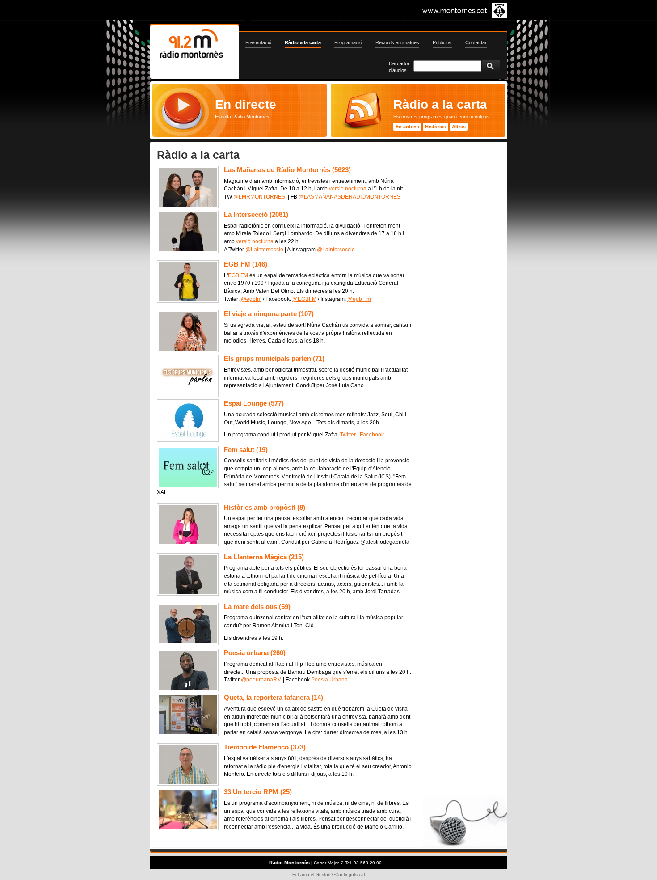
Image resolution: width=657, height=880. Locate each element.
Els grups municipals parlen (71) (274, 358)
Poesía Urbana (329, 680)
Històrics (435, 126)
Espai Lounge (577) (254, 403)
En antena (407, 126)
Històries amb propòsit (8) (264, 507)
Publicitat (442, 42)
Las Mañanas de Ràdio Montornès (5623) (287, 169)
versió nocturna (347, 189)
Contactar (476, 42)
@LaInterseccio (264, 249)
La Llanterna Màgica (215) (264, 557)
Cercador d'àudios (399, 67)
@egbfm (251, 299)
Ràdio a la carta (303, 42)
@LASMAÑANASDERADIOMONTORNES (349, 197)
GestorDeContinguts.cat (340, 874)
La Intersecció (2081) (256, 214)
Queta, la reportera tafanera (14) (273, 697)
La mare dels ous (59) (257, 606)
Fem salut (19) (246, 449)
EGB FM (238, 275)
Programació (348, 42)
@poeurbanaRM (261, 680)
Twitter (348, 435)
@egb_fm (359, 299)
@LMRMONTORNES (259, 197)
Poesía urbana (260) (255, 652)
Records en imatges (397, 42)
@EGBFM (304, 299)
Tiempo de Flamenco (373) (265, 747)
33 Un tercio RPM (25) (258, 791)
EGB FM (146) (245, 264)
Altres (459, 126)
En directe (245, 104)
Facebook (372, 435)
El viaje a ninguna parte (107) (269, 313)
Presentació (258, 42)
